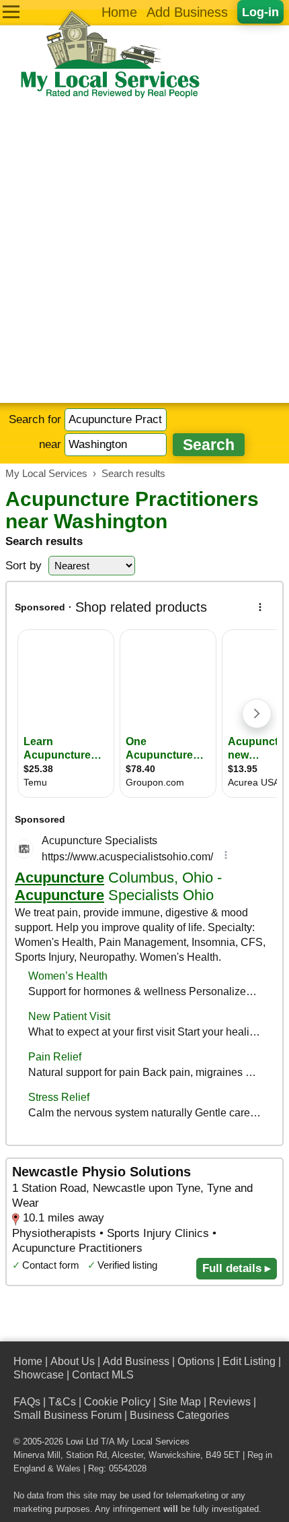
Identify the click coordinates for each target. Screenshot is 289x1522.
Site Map (180, 1401)
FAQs (26, 1401)
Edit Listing (249, 1361)
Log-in (260, 12)
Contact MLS (103, 1375)
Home (119, 12)
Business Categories (179, 1415)
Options (195, 1361)
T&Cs (62, 1401)
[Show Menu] (11, 11)
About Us (72, 1361)
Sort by (23, 565)
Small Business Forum (67, 1415)
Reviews (230, 1401)
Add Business (187, 12)
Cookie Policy (117, 1401)
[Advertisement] (144, 251)
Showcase (38, 1375)
